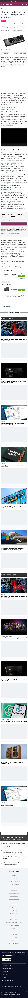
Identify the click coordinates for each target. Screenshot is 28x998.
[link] (6, 274)
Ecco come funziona (22, 31)
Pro (2, 8)
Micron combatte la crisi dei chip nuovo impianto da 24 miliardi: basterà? (14, 851)
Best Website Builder (14, 884)
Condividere (6, 53)
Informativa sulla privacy (14, 229)
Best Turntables (14, 919)
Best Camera (14, 934)
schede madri (13, 107)
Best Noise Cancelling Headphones (14, 922)
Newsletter (24, 53)
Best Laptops (14, 890)
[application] (14, 136)
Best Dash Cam (14, 937)
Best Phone (14, 904)
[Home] (14, 1)
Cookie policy (5, 974)
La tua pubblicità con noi (7, 980)
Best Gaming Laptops (14, 893)
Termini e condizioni (6, 965)
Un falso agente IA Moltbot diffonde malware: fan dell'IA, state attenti (13, 838)
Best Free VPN (14, 878)
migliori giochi (5, 63)
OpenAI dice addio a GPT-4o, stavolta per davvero (15, 857)
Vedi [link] (22, 275)
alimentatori (11, 111)
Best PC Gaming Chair (14, 899)
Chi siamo (4, 977)
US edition (11, 994)
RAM (10, 109)
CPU (5, 182)
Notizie (3, 20)
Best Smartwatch (14, 913)
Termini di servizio (16, 227)
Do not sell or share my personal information (12, 986)
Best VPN (14, 875)
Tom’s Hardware (10, 301)
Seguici (17, 53)
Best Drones (14, 940)
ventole (13, 163)
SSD (22, 93)
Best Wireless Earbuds (14, 925)
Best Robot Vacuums (14, 943)
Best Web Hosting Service (14, 881)
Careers (3, 983)
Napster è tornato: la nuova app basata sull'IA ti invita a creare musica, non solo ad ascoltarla (14, 845)
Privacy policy (5, 971)
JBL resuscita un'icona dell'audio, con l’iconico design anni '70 (14, 863)
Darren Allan (6, 23)
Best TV (14, 907)
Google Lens (5, 261)
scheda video (5, 166)
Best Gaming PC (14, 896)
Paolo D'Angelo (13, 23)
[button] (2, 4)
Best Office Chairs (14, 928)
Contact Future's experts (7, 968)
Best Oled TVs (14, 910)
